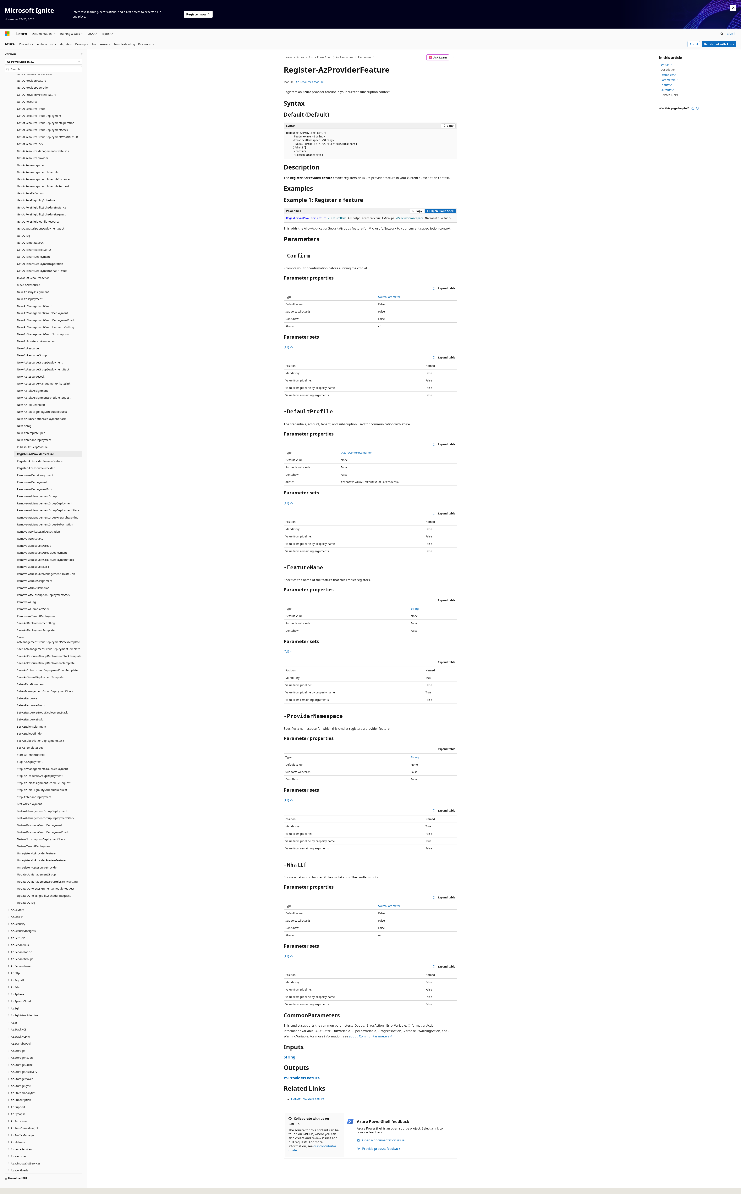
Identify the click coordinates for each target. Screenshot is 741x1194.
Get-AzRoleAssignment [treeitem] (32, 165)
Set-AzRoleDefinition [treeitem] (30, 733)
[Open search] (722, 33)
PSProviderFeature (302, 1077)
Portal (694, 44)
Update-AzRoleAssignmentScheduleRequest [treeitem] (45, 888)
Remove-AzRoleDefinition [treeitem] (33, 588)
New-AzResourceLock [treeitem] (30, 376)
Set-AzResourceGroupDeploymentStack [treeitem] (42, 712)
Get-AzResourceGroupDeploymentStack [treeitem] (42, 130)
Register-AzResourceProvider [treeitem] (36, 468)
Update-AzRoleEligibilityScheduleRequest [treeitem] (44, 895)
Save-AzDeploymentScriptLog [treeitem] (36, 623)
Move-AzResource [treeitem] (28, 285)
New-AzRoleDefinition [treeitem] (31, 405)
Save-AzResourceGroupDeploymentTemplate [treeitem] (46, 663)
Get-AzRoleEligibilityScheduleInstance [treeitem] (41, 207)
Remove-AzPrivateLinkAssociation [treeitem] (38, 531)
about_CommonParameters (369, 1036)
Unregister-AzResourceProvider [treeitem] (37, 867)
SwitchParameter (389, 297)
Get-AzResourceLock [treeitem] (30, 144)
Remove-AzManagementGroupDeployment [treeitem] (44, 503)
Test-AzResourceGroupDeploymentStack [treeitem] (43, 832)
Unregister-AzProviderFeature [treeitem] (36, 853)
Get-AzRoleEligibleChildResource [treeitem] (38, 221)
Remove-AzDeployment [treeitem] (32, 482)
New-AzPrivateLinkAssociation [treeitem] (36, 341)
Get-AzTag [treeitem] (23, 235)
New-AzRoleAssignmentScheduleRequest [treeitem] (43, 397)
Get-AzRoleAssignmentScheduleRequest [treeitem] (43, 186)
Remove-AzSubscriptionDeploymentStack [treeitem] (43, 595)
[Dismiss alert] (733, 8)
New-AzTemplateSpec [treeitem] (31, 433)
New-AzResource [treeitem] (28, 348)
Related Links (669, 95)
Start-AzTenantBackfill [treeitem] (31, 755)
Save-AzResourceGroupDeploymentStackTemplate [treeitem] (49, 656)
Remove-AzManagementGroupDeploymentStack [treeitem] (48, 510)
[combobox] (43, 62)
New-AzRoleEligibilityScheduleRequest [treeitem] (42, 412)
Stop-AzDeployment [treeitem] (29, 762)
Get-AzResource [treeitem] (27, 101)
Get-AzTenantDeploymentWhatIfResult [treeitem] (42, 271)
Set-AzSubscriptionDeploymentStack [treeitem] (40, 740)
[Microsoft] (7, 33)
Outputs (666, 90)
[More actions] (454, 57)
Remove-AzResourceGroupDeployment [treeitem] (42, 552)
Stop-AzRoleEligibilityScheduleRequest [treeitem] (42, 790)
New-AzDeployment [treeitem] (29, 299)
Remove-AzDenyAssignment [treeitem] (35, 475)
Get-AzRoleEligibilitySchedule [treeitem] (36, 200)
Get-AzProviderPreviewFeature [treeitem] (36, 95)
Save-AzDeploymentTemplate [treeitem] (36, 630)
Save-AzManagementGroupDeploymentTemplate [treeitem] (48, 649)
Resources (364, 57)
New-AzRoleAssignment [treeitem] (32, 390)
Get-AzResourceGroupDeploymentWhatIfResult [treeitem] (47, 137)
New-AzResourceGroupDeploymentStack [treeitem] (43, 369)
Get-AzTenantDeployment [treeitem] (33, 256)
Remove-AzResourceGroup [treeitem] (34, 545)
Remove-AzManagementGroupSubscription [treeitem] (45, 524)
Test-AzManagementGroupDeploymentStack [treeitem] (45, 818)
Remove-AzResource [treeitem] (30, 538)
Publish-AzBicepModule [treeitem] (32, 447)
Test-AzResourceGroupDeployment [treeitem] (39, 825)
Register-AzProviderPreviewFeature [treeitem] (40, 461)
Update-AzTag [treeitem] (26, 902)
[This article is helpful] (692, 108)
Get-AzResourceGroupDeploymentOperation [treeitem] (45, 123)
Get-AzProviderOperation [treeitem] (33, 87)
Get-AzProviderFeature (307, 1099)
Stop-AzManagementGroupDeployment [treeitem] (42, 769)
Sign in (731, 33)
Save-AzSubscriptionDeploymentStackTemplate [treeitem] (47, 670)
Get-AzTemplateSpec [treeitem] (30, 242)
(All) (287, 347)
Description (668, 69)
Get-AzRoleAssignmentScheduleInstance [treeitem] (43, 179)
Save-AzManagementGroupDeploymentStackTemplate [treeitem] (48, 639)
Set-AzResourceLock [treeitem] (30, 719)
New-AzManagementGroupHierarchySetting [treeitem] (45, 327)
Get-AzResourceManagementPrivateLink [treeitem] (43, 151)
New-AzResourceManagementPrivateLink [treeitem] (43, 383)
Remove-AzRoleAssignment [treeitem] (34, 581)
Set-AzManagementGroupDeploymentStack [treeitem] (45, 691)
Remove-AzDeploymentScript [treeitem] (35, 489)
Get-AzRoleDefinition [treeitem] (30, 193)
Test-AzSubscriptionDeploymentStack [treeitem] (41, 839)
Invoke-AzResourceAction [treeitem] (33, 278)
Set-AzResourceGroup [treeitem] (31, 705)
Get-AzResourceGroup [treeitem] (31, 109)
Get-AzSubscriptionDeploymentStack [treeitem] (40, 228)
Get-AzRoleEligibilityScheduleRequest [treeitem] (41, 214)
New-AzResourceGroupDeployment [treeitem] (40, 362)
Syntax (665, 64)
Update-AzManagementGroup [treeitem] (36, 874)
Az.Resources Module (310, 82)
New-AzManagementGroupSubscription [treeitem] (43, 334)
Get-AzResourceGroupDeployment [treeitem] (39, 116)
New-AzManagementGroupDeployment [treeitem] (42, 313)
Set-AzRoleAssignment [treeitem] (31, 726)
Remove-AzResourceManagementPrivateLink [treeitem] (46, 574)
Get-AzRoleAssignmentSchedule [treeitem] (37, 172)
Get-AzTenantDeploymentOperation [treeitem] (40, 264)
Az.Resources (344, 57)
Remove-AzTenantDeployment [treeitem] (36, 616)
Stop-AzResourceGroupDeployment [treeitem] (40, 776)
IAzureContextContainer (356, 452)
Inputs (665, 85)
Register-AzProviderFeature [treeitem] (35, 454)
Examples (667, 75)
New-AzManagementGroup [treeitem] (34, 306)
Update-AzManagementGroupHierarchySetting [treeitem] (47, 881)
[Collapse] (81, 54)
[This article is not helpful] (697, 108)
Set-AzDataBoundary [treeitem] (30, 684)
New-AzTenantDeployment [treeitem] (34, 440)
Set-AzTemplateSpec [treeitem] (30, 747)
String (415, 608)
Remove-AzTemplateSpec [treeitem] (33, 609)
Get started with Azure (719, 44)
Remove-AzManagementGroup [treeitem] (37, 496)
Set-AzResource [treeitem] (27, 698)
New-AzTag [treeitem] (24, 426)
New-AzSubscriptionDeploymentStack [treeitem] (41, 419)
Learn (288, 57)
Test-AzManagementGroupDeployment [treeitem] (42, 811)
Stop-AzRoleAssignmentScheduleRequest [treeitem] (43, 783)
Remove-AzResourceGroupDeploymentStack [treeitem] (45, 560)
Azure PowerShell (320, 57)
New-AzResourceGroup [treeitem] (32, 355)
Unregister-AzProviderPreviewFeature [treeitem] (41, 860)
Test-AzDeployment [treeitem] (29, 804)
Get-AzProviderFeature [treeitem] (31, 80)
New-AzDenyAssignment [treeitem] (33, 292)
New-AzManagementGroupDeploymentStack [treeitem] (46, 320)
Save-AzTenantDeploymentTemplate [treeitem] (40, 677)
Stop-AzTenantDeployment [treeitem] (34, 797)
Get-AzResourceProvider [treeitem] (32, 158)
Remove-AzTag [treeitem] (26, 602)
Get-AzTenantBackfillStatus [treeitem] (34, 250)
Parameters (668, 80)
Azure (300, 57)
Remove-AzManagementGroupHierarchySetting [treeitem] (48, 517)
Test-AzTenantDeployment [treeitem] (34, 846)
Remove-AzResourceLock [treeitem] (33, 567)
